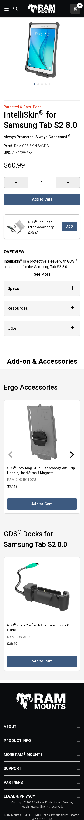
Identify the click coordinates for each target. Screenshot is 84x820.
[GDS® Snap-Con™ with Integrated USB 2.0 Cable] (42, 589)
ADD (69, 226)
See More (42, 274)
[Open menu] (6, 8)
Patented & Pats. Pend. (23, 107)
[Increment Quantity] (16, 182)
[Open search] (15, 8)
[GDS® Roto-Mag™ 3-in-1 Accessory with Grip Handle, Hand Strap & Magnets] (42, 432)
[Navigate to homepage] (42, 8)
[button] (34, 84)
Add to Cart (42, 199)
